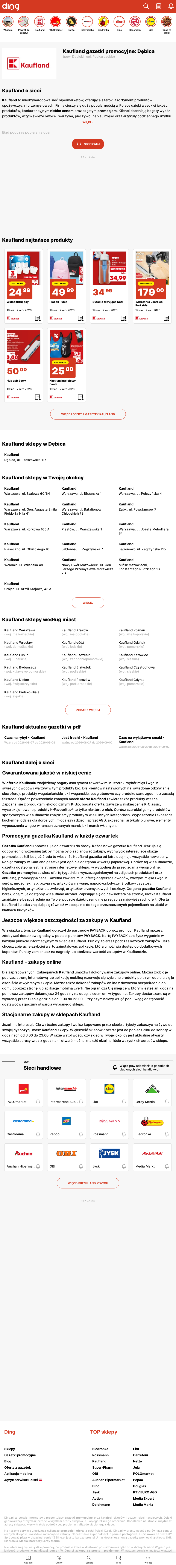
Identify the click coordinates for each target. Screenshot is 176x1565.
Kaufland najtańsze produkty (37, 240)
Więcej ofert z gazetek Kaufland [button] (88, 414)
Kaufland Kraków (75, 630)
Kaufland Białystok (76, 667)
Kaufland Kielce (16, 680)
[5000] (24, 347)
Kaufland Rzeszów (76, 680)
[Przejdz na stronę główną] (11, 7)
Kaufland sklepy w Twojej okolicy (43, 478)
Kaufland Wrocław (18, 642)
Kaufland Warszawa (19, 630)
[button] (146, 6)
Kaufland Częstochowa (137, 667)
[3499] (109, 268)
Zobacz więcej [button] (88, 710)
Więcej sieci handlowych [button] (88, 1183)
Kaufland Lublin (16, 655)
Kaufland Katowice (133, 655)
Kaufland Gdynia (131, 680)
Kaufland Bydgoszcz (20, 667)
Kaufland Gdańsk (132, 642)
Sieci (26, 1061)
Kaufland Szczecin (76, 655)
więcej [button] (88, 602)
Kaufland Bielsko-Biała (21, 692)
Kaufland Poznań (132, 630)
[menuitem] (28, 1559)
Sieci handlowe (42, 1068)
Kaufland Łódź (73, 642)
